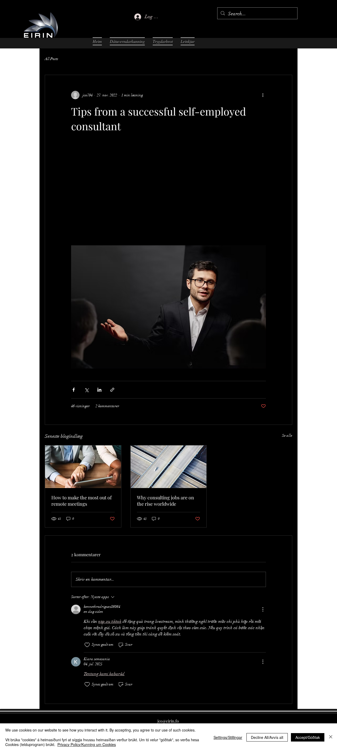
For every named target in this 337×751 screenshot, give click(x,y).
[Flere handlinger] (263, 95)
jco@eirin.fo (168, 721)
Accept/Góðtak (307, 737)
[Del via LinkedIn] (99, 389)
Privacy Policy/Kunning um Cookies (86, 744)
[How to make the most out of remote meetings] (83, 466)
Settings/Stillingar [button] (228, 737)
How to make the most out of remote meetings (81, 500)
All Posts (51, 59)
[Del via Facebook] (73, 389)
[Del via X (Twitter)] (86, 389)
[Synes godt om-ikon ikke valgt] (87, 645)
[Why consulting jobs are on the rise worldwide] (169, 466)
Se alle (287, 435)
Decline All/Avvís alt (267, 737)
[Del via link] (112, 389)
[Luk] (331, 737)
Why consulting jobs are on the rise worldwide (165, 500)
